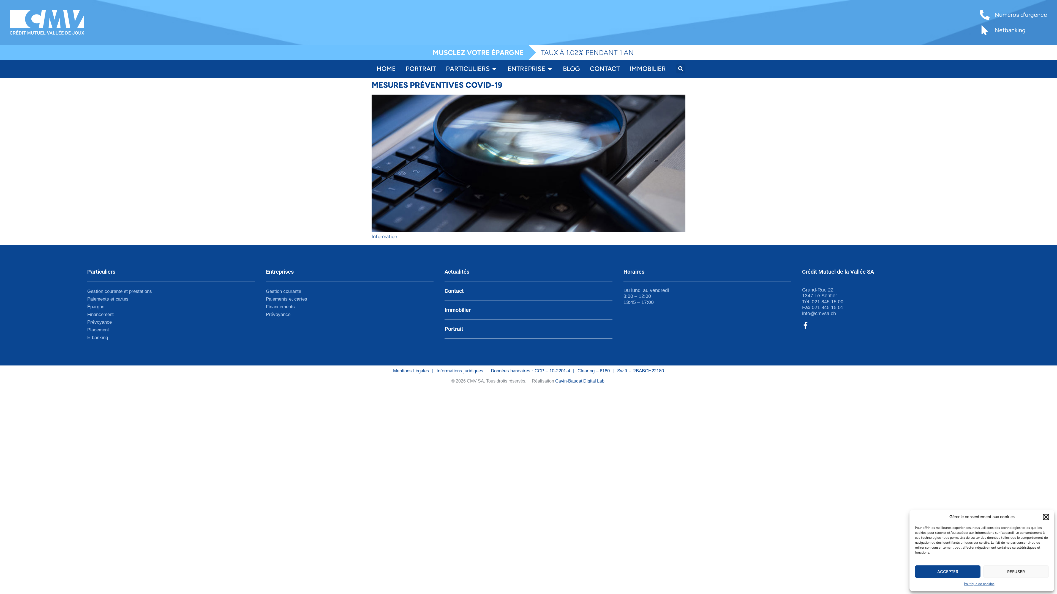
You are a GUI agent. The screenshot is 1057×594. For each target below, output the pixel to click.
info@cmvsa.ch (819, 313)
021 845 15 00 (827, 301)
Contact (454, 291)
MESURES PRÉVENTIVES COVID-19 (437, 85)
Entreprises (280, 271)
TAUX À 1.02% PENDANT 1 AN (587, 52)
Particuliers (101, 271)
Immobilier (458, 310)
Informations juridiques (460, 370)
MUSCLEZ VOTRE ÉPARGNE (478, 52)
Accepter (947, 571)
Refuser (1016, 571)
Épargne (95, 306)
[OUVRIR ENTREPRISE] (550, 68)
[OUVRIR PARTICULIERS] (494, 68)
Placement (98, 329)
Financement (100, 314)
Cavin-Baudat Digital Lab (579, 381)
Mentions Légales (411, 370)
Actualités (457, 271)
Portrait (454, 329)
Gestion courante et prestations (119, 291)
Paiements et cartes (108, 299)
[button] (1046, 517)
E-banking (97, 337)
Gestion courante (283, 291)
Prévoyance (99, 322)
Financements (280, 306)
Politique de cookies (979, 584)
